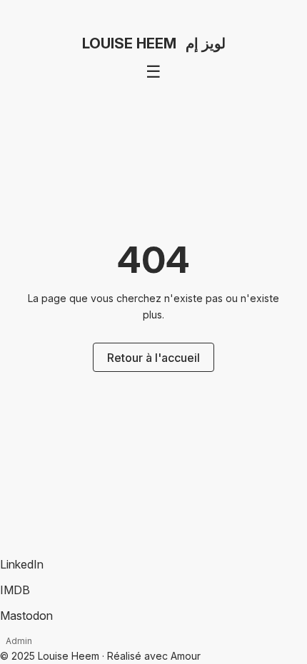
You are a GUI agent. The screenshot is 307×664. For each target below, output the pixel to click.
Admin (19, 641)
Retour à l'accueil (153, 358)
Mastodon (26, 615)
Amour (186, 656)
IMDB (15, 590)
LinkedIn (22, 564)
